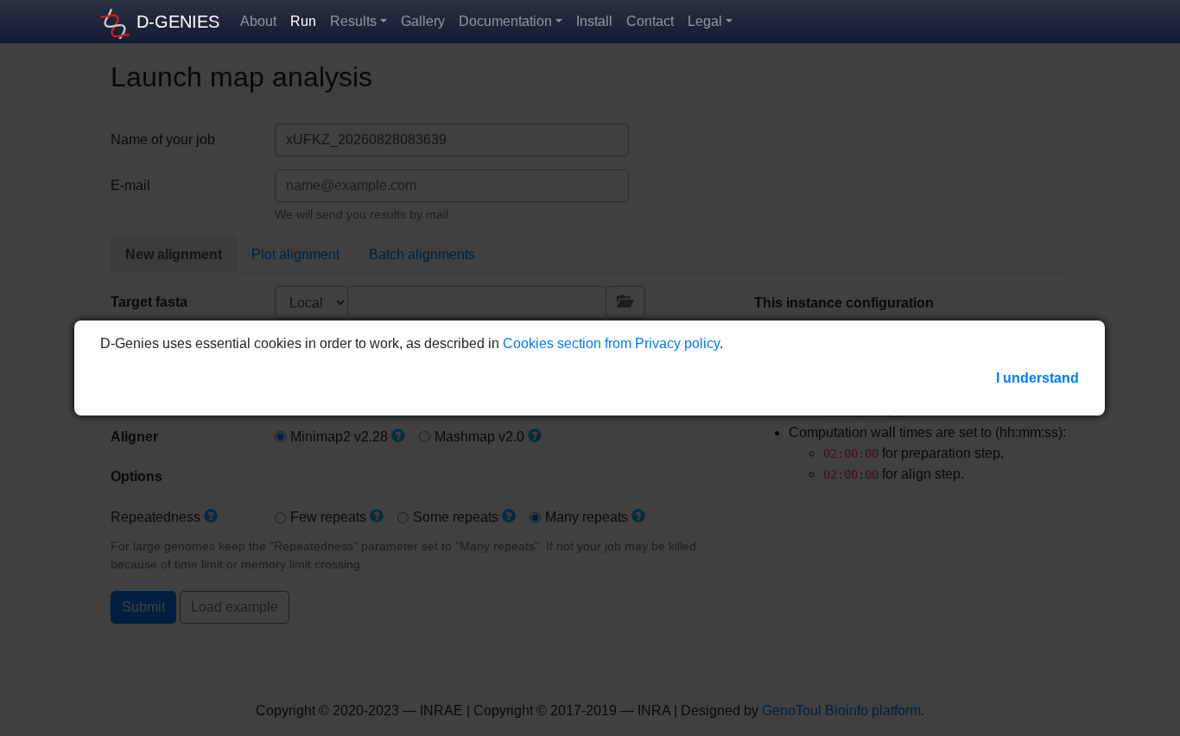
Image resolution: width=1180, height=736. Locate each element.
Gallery (423, 21)
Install (594, 21)
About (258, 21)
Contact (650, 21)
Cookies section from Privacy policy (611, 343)
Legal (705, 21)
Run (303, 21)
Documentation (505, 21)
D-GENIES (177, 21)
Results (353, 21)
